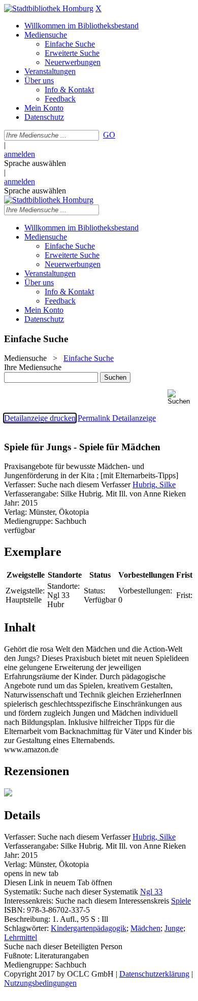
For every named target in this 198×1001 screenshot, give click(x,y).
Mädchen (145, 928)
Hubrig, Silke (154, 484)
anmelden (19, 154)
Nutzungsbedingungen (40, 983)
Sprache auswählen (35, 163)
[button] (181, 397)
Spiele (181, 900)
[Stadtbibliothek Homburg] (48, 8)
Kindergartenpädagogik (88, 928)
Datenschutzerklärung (154, 974)
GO (109, 134)
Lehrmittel (20, 937)
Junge (173, 928)
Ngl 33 (151, 891)
